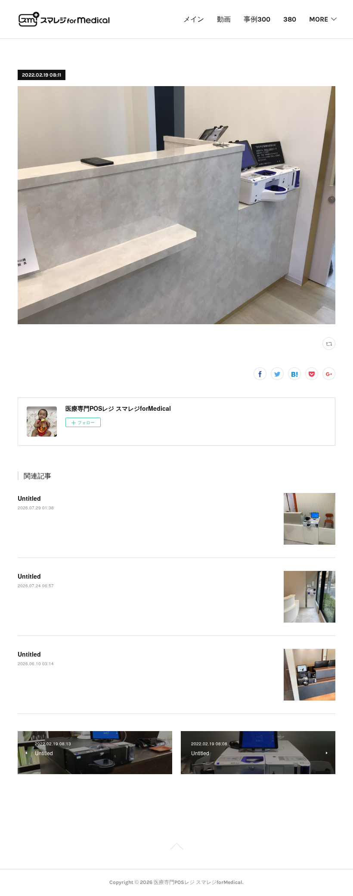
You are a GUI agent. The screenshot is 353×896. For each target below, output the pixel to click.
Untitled (29, 498)
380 (289, 19)
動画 (224, 19)
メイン (193, 19)
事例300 (257, 19)
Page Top (176, 848)
